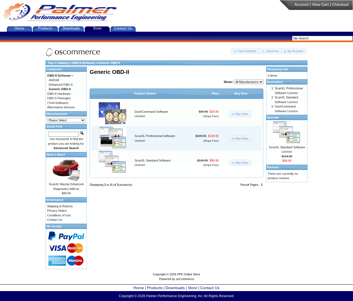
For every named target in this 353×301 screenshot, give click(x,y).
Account (302, 4)
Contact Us (123, 28)
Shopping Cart (277, 69)
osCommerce (185, 279)
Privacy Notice (57, 210)
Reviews (273, 167)
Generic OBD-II (109, 62)
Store (97, 28)
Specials (273, 117)
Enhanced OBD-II (61, 84)
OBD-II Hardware (59, 93)
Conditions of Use (59, 215)
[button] (245, 51)
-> (60, 75)
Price (215, 93)
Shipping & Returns (60, 206)
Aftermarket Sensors (61, 107)
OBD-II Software (83, 62)
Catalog (62, 62)
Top (51, 62)
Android (54, 80)
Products (45, 28)
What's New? (55, 154)
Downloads (71, 28)
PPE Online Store (188, 274)
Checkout (340, 4)
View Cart (320, 4)
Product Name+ (145, 93)
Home (19, 28)
